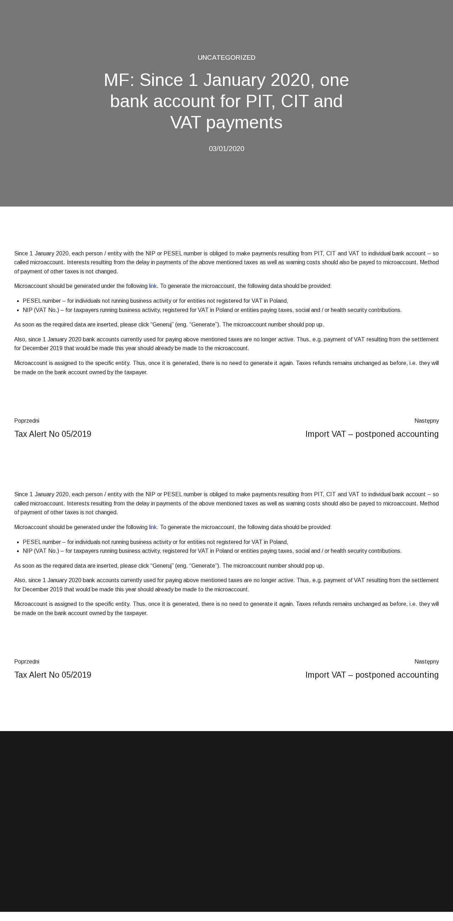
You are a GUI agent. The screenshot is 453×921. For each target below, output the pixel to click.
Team (240, 856)
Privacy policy (249, 872)
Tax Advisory (138, 841)
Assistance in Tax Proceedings (159, 826)
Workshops (137, 872)
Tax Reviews (138, 856)
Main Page (245, 826)
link (153, 286)
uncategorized (227, 57)
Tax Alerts (245, 841)
